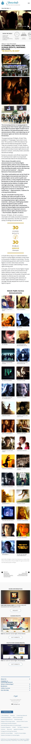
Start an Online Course (22, 721)
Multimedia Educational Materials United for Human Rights (8, 575)
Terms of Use (20, 740)
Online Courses (5, 688)
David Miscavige (18, 719)
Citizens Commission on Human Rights (10, 735)
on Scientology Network (7, 681)
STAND (14, 727)
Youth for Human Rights (20, 733)
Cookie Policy (14, 740)
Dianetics (12, 715)
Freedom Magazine (6, 727)
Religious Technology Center (8, 721)
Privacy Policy (8, 740)
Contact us (16, 704)
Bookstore (4, 686)
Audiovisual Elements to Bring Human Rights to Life (22, 574)
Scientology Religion (6, 717)
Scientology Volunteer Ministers (8, 723)
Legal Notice (26, 740)
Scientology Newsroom (6, 719)
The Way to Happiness (23, 727)
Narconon (9, 729)
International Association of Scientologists (11, 725)
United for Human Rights (7, 733)
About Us (3, 679)
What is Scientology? (7, 684)
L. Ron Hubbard (4, 715)
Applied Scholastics (18, 729)
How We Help (5, 8)
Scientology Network (22, 715)
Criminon (3, 729)
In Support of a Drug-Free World (9, 731)
